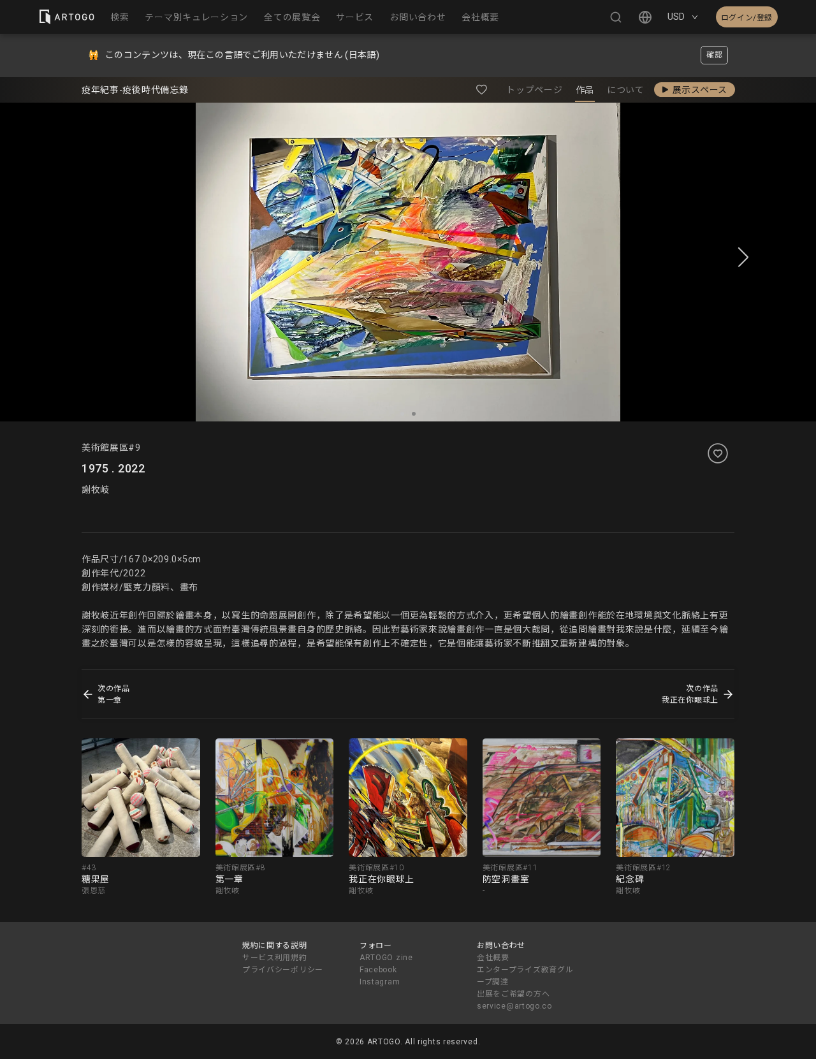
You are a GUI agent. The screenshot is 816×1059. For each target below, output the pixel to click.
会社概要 (493, 957)
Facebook (378, 969)
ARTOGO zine (386, 957)
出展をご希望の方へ (513, 994)
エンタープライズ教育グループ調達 (525, 975)
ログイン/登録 (747, 17)
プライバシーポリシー (282, 969)
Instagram (380, 981)
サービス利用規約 (274, 957)
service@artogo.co (514, 1006)
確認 (714, 54)
